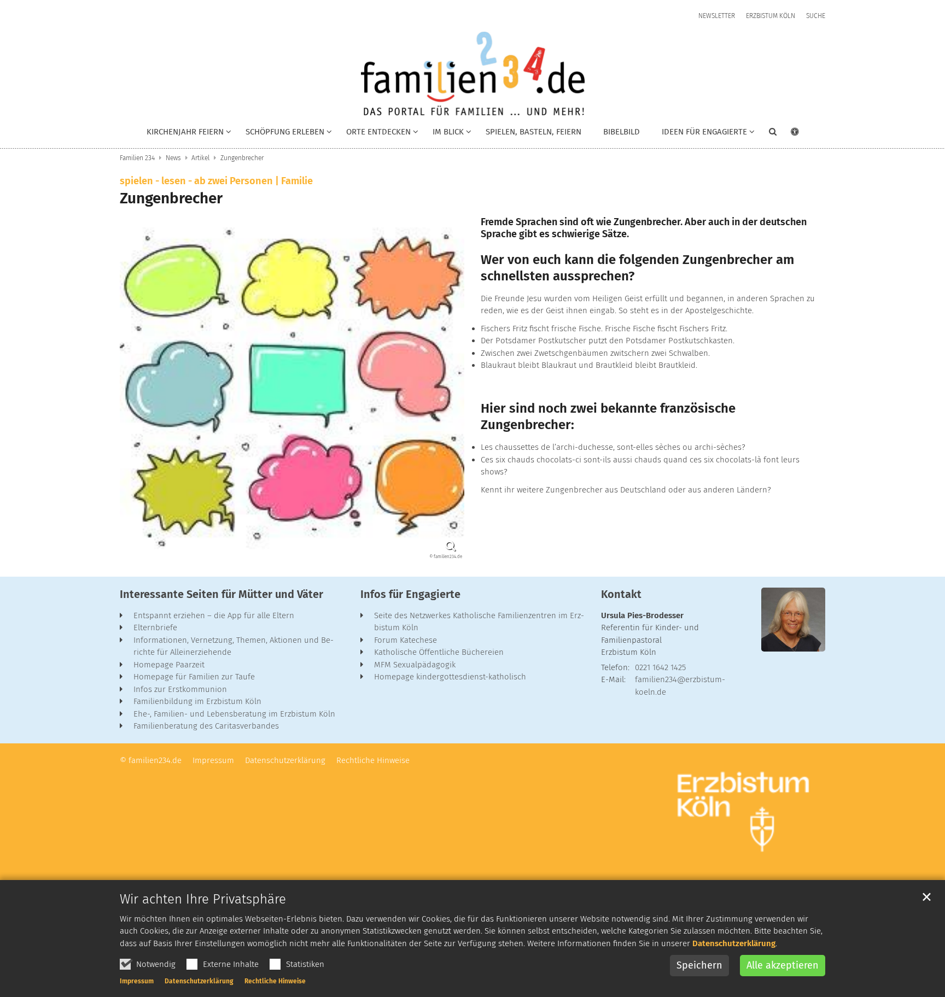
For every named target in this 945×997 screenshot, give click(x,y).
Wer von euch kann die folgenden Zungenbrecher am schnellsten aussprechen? (637, 268)
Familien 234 (137, 158)
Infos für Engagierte (410, 594)
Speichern (699, 965)
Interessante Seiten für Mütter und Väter (221, 594)
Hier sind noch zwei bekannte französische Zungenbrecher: (608, 416)
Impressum (137, 981)
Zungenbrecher (242, 158)
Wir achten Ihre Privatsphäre (203, 899)
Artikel (200, 158)
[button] (281, 134)
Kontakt (621, 594)
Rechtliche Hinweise (275, 981)
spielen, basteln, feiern (533, 132)
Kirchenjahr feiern (185, 132)
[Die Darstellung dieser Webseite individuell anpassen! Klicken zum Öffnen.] (788, 134)
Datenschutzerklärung (733, 943)
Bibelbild (621, 132)
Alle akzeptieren (782, 965)
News (173, 158)
